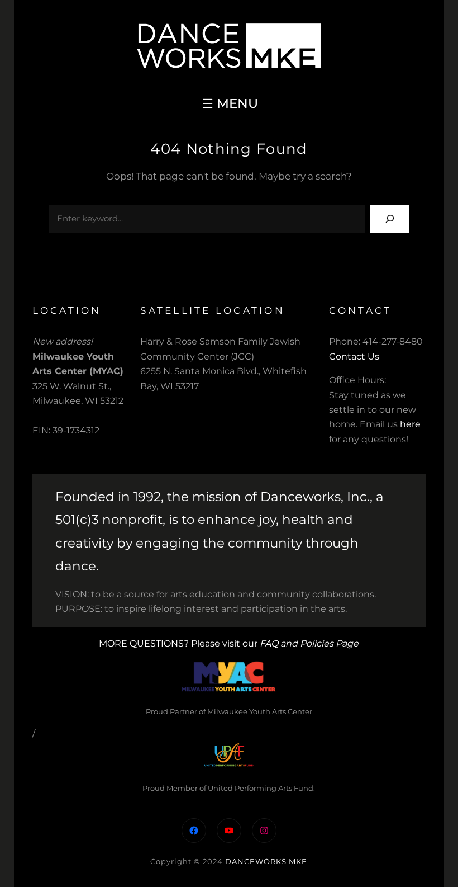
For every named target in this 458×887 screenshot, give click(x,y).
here (410, 424)
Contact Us (354, 356)
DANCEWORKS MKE (266, 861)
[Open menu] (229, 103)
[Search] (390, 218)
